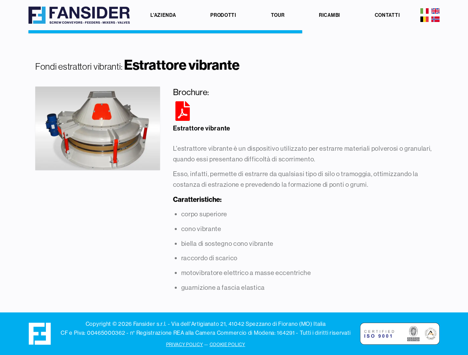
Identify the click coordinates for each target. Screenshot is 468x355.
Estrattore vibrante (201, 128)
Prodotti (223, 15)
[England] (435, 11)
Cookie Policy (227, 344)
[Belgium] (424, 19)
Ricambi (329, 15)
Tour (278, 15)
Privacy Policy (184, 344)
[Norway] (435, 19)
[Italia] (424, 11)
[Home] (79, 15)
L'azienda (163, 15)
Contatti (387, 15)
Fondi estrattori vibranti (78, 66)
